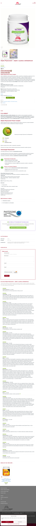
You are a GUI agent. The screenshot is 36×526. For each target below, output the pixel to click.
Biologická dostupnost (4, 503)
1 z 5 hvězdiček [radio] (4, 254)
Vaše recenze (6, 255)
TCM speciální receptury (14, 101)
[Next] (33, 28)
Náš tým (2, 495)
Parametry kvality (3, 501)
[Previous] (2, 28)
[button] (1, 3)
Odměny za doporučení (4, 497)
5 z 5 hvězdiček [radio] (15, 254)
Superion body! (9, 95)
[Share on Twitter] (3, 105)
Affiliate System (16, 513)
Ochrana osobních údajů (4, 491)
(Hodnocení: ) (3, 67)
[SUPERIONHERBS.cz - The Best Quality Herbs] (18, 3)
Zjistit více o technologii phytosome (18, 227)
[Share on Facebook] (1, 105)
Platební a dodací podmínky (5, 489)
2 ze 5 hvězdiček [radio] (6, 254)
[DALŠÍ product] (1, 64)
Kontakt (21, 513)
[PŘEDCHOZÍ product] (3, 64)
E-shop (2, 59)
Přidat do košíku (10, 97)
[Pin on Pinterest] (6, 105)
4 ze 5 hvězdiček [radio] (11, 254)
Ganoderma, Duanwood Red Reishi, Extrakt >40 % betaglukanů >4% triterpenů (6, 480)
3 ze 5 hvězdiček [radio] (8, 254)
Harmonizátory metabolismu (9, 59)
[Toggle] (1, 201)
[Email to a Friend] (4, 105)
